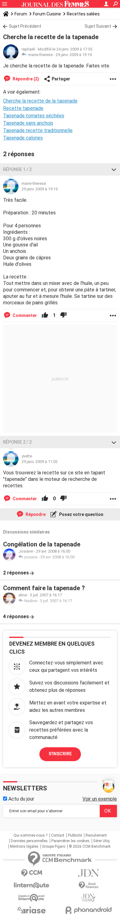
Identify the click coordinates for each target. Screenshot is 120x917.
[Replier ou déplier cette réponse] (114, 169)
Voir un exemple (99, 799)
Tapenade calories (23, 138)
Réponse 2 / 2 (17, 442)
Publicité (75, 835)
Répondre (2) (25, 78)
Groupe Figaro (53, 846)
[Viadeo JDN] (88, 898)
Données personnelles (29, 841)
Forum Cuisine (47, 13)
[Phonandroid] (88, 910)
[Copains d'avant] (31, 898)
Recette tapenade (23, 108)
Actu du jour (20, 799)
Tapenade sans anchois (28, 123)
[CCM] (31, 873)
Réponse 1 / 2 (17, 169)
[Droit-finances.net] (88, 885)
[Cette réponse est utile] (45, 315)
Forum (20, 13)
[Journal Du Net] (88, 873)
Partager (61, 78)
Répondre (35, 514)
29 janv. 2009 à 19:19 (74, 54)
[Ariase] (31, 910)
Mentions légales (24, 846)
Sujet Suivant (98, 26)
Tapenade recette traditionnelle (38, 130)
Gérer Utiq (101, 841)
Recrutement (96, 835)
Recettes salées (83, 13)
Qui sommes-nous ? (30, 835)
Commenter (24, 315)
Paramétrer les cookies (70, 841)
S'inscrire (60, 753)
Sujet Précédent (25, 26)
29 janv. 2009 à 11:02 (40, 461)
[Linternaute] (31, 885)
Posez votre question (80, 514)
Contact (57, 835)
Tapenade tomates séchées (33, 116)
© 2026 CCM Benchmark (89, 846)
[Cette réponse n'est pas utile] (63, 315)
